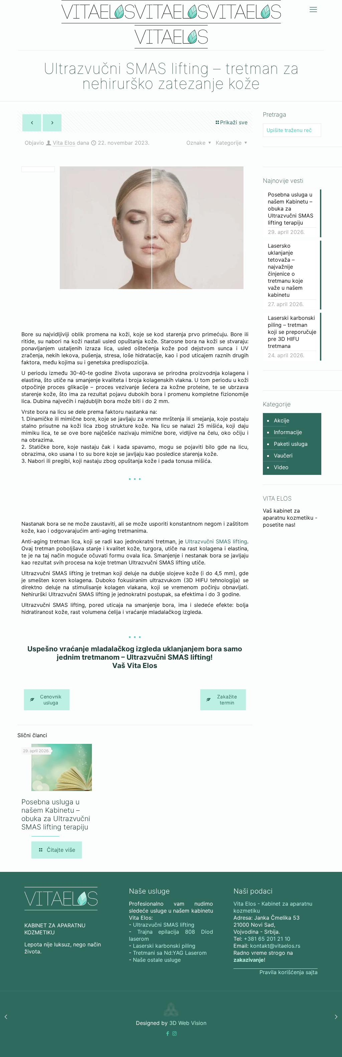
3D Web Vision (187, 1023)
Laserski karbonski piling (164, 945)
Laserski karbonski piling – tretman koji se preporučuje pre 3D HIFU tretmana (292, 331)
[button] (167, 1033)
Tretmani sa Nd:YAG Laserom (170, 952)
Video (281, 467)
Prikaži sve (233, 122)
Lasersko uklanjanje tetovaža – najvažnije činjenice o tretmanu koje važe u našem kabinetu (285, 270)
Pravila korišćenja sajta (289, 972)
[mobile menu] (313, 9)
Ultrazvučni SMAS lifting (216, 541)
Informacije (288, 432)
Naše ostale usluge (157, 959)
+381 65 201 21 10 (267, 938)
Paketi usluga (291, 443)
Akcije (281, 420)
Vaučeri (283, 455)
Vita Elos (64, 142)
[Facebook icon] (167, 1033)
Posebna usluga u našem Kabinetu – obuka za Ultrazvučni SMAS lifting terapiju (55, 814)
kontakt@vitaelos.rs (275, 945)
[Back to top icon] (310, 1043)
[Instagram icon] (174, 1033)
